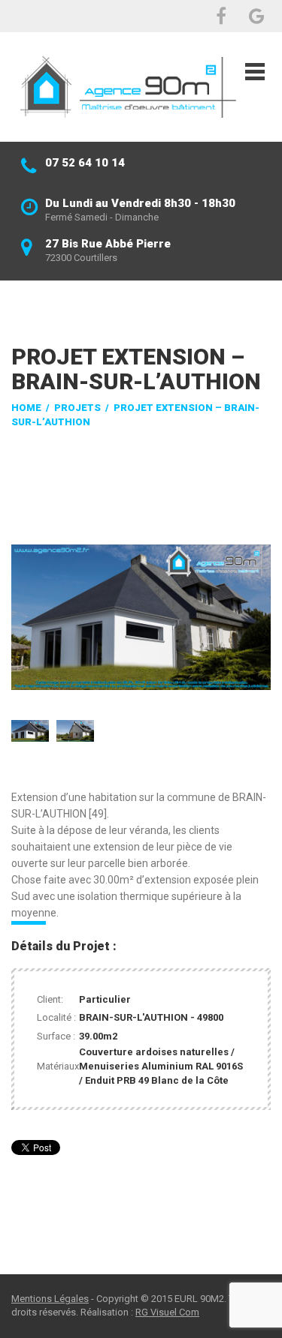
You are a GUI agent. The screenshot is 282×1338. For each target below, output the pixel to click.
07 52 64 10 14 (85, 163)
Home (26, 407)
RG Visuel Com (167, 1312)
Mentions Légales (50, 1298)
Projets (77, 407)
